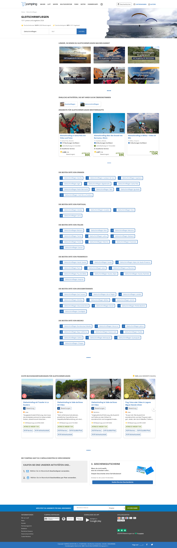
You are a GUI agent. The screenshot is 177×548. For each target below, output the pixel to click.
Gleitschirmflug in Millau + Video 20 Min (142, 136)
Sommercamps (92, 4)
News (22, 520)
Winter (55, 4)
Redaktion (24, 528)
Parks (76, 4)
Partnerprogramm (26, 526)
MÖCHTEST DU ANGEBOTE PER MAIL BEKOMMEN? (53, 508)
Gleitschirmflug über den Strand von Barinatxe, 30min (108, 136)
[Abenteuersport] (29, 4)
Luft (49, 4)
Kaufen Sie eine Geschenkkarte (122, 482)
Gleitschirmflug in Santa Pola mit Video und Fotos (73, 136)
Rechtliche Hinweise (27, 531)
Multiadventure (65, 4)
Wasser (42, 4)
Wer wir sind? (25, 518)
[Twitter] (152, 545)
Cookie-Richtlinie (26, 536)
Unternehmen (141, 4)
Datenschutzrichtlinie (27, 534)
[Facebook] (147, 545)
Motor (83, 4)
